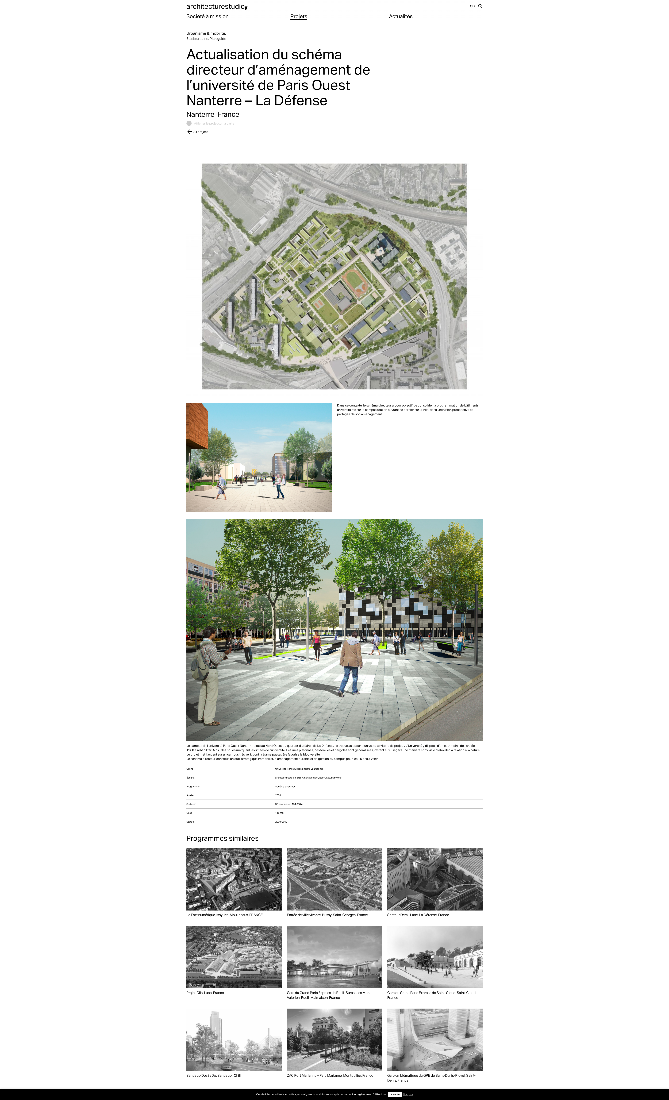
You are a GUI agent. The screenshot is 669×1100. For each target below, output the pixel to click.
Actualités (401, 16)
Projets (298, 16)
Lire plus (408, 1094)
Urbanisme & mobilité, (206, 33)
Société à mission (207, 16)
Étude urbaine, (198, 38)
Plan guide (218, 38)
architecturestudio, (217, 6)
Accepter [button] (395, 1094)
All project (200, 132)
